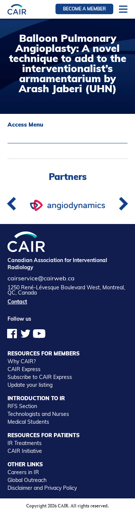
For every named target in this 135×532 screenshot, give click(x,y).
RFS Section (22, 406)
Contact (17, 301)
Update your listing (30, 385)
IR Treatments (25, 443)
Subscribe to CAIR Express (40, 377)
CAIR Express (24, 369)
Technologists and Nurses (38, 414)
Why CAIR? (22, 361)
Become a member (84, 9)
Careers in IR (23, 472)
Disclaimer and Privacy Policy (42, 488)
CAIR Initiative (25, 451)
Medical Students (28, 422)
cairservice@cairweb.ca (41, 278)
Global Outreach (27, 480)
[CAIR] (17, 9)
